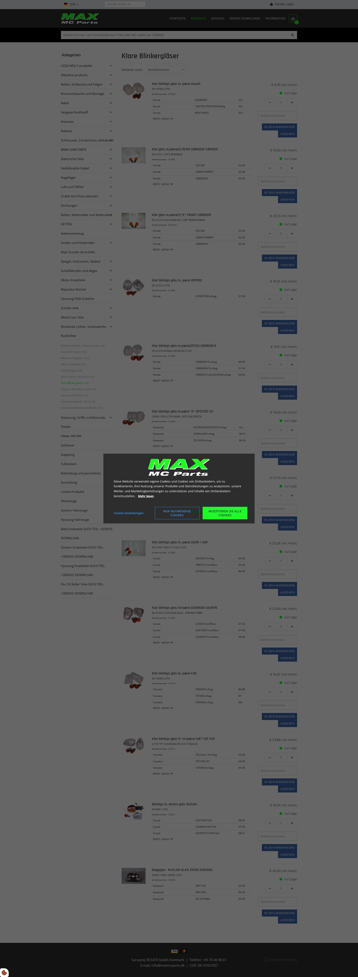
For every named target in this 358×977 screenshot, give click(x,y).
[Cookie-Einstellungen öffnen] (4, 972)
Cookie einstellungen (129, 513)
